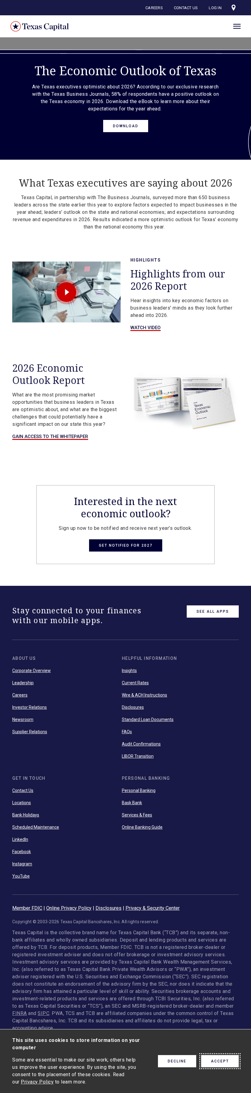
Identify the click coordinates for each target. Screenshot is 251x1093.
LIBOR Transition (138, 756)
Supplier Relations (29, 731)
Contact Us (186, 8)
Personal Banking (138, 790)
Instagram (22, 863)
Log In (215, 8)
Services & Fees (137, 814)
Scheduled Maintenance (35, 827)
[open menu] (237, 25)
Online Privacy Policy (69, 908)
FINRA (19, 1013)
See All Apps (213, 611)
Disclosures (133, 707)
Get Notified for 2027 (125, 545)
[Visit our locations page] (233, 8)
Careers (154, 8)
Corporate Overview (31, 670)
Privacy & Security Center (153, 908)
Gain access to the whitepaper (50, 436)
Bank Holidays (25, 814)
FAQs (127, 731)
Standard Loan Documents (148, 719)
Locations (21, 802)
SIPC (43, 1013)
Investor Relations (29, 707)
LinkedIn (20, 839)
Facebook (21, 851)
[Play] (66, 292)
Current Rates (135, 682)
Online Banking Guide (142, 827)
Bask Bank (132, 802)
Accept (220, 1061)
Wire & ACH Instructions (144, 695)
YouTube (21, 876)
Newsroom (22, 719)
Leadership (23, 682)
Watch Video (145, 327)
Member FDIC (27, 908)
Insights (129, 670)
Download (125, 126)
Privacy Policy (37, 1082)
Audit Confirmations (141, 744)
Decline (177, 1061)
